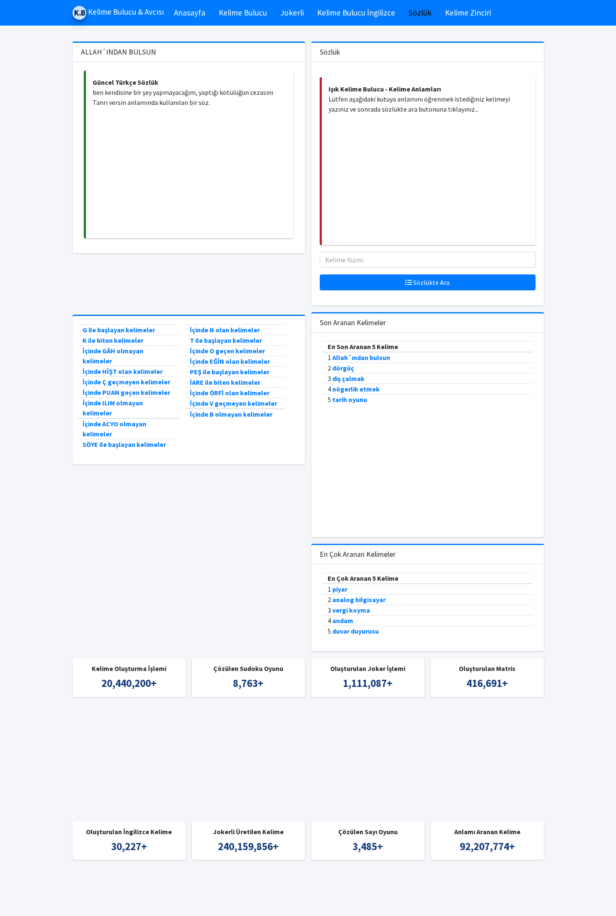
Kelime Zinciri (468, 13)
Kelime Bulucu (243, 13)
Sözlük (420, 13)
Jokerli (292, 13)
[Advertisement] (190, 173)
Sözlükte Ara (431, 282)
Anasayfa (189, 13)
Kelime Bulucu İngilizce (356, 13)
